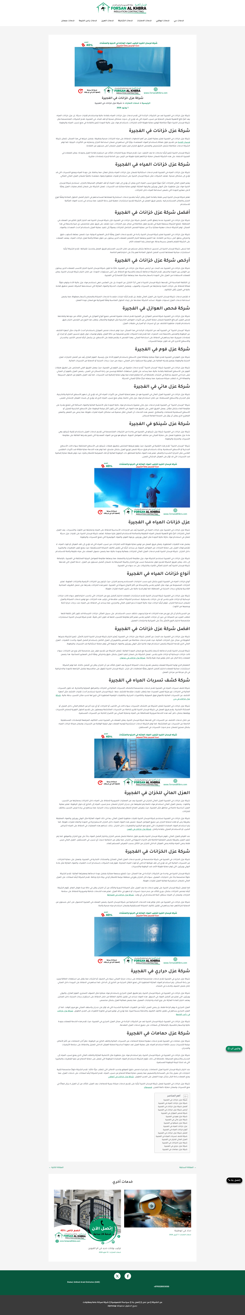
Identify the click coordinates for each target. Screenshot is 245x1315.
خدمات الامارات (144, 21)
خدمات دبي (179, 21)
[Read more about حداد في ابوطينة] (157, 1209)
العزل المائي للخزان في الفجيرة (174, 1140)
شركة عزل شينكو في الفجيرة (175, 1123)
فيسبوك (148, 1087)
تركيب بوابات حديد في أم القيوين (104, 1248)
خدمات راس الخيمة (88, 21)
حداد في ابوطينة (182, 1231)
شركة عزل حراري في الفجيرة (175, 1146)
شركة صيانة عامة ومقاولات (96, 1302)
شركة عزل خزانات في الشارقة (120, 895)
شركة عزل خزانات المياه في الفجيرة (172, 1103)
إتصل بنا (136, 1302)
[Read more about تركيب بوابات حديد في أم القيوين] (87, 1218)
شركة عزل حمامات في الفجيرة (174, 1150)
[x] (117, 1276)
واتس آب (235, 1049)
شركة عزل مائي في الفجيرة (176, 1120)
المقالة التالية (56, 1168)
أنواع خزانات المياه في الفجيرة (175, 1130)
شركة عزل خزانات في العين (139, 829)
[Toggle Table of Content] (184, 1096)
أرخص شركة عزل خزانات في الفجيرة (172, 1110)
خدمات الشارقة (125, 21)
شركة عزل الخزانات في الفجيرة (174, 1143)
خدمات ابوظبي (162, 21)
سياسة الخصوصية (120, 1302)
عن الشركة (157, 1302)
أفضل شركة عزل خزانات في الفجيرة (172, 1107)
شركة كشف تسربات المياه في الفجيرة (171, 1136)
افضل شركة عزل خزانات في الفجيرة (172, 1133)
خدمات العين (107, 21)
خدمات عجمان (68, 21)
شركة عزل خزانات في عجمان (132, 658)
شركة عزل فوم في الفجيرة (176, 1117)
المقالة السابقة (187, 1168)
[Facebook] (128, 1276)
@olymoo (112, 1306)
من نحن (146, 1302)
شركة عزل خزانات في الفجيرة (175, 1100)
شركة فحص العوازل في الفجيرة (174, 1113)
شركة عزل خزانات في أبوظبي (121, 1077)
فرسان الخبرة (184, 142)
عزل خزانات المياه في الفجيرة (175, 1126)
